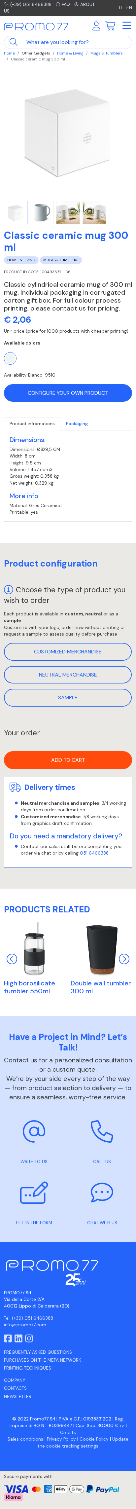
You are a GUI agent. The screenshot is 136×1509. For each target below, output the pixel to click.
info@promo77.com (25, 1325)
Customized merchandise (68, 651)
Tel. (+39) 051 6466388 (28, 1318)
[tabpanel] (68, 476)
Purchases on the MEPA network (42, 1360)
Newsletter (17, 1396)
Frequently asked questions (38, 1352)
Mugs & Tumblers (106, 53)
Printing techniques (27, 1368)
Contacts (15, 1388)
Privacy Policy (61, 1439)
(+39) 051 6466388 (30, 4)
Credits (68, 1432)
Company (14, 1380)
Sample (68, 697)
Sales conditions (25, 1439)
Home (9, 53)
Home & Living (70, 53)
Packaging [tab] (77, 423)
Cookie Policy (94, 1439)
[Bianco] (10, 358)
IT (121, 8)
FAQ (66, 4)
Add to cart (68, 759)
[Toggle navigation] (126, 25)
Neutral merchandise (68, 674)
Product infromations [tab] (32, 423)
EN (129, 8)
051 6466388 (94, 853)
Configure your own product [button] (68, 392)
